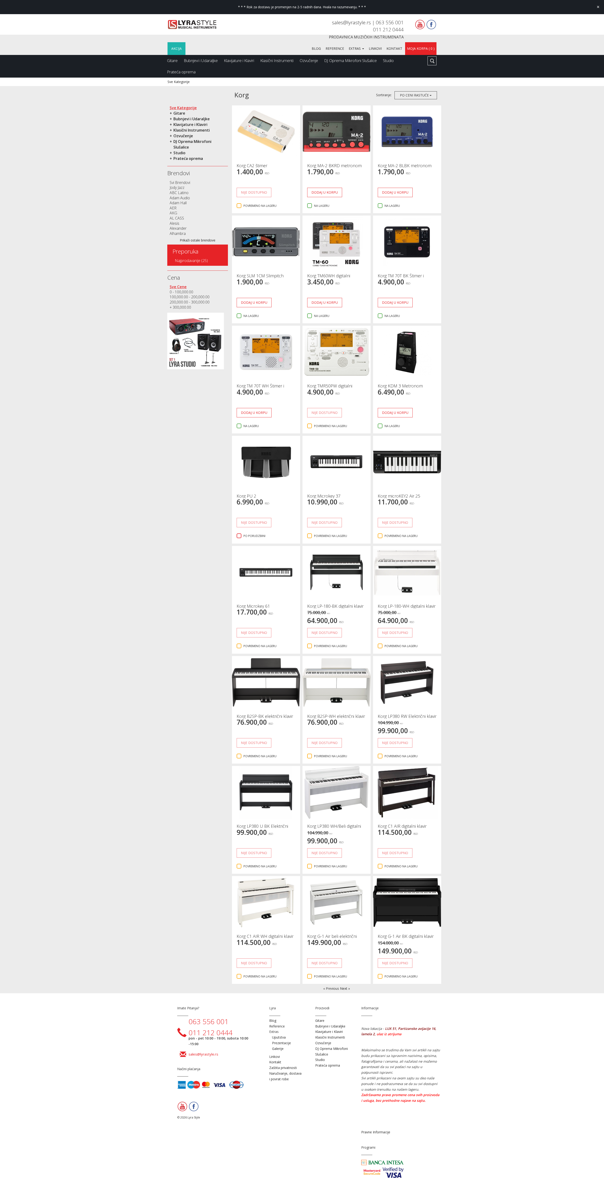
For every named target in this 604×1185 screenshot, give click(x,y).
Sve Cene (178, 286)
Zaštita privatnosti (283, 1067)
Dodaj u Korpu (324, 192)
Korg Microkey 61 (253, 606)
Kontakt (394, 48)
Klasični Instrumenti (277, 60)
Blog (316, 48)
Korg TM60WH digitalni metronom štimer (328, 278)
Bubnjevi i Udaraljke (201, 60)
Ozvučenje (309, 60)
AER (173, 208)
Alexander (178, 228)
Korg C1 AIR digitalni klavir (402, 826)
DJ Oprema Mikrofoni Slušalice (350, 60)
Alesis (174, 223)
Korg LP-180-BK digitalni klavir (335, 606)
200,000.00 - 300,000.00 (190, 302)
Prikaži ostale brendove (197, 240)
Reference (335, 48)
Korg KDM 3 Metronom (400, 386)
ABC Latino (179, 192)
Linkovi (375, 48)
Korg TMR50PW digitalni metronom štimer (329, 388)
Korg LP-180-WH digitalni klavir (407, 606)
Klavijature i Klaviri (239, 60)
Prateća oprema (181, 72)
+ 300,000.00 (180, 307)
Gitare (172, 60)
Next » (345, 988)
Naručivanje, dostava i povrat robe (285, 1076)
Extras (355, 48)
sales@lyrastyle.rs (352, 22)
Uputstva (279, 1037)
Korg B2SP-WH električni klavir (336, 716)
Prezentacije (281, 1043)
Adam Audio (180, 197)
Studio (388, 60)
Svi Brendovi (180, 182)
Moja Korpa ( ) (421, 48)
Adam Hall (178, 202)
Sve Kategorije (179, 81)
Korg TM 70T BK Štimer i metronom (401, 278)
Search (432, 60)
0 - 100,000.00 (181, 292)
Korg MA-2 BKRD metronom (334, 165)
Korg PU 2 (246, 496)
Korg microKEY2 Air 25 (399, 496)
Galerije (278, 1048)
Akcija (176, 48)
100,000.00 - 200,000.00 (190, 296)
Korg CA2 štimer (252, 165)
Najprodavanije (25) (191, 260)
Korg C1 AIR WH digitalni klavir (265, 936)
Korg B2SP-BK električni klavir (265, 716)
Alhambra (178, 233)
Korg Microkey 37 (323, 496)
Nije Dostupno (254, 192)
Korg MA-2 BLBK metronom (405, 165)
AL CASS (177, 218)
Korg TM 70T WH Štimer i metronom (260, 388)
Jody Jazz (177, 187)
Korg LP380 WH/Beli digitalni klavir (334, 828)
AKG (173, 213)
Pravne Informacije (375, 1132)
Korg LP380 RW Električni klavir (407, 716)
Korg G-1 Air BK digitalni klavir (406, 936)
